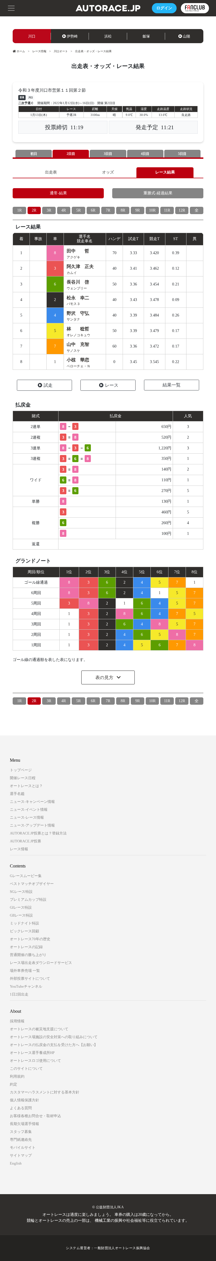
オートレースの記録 (26, 947)
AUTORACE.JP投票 (25, 841)
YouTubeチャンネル (26, 986)
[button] (11, 8)
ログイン (164, 8)
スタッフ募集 (21, 1132)
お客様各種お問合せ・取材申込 (35, 1116)
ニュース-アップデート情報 (32, 825)
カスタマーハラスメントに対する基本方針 (44, 1092)
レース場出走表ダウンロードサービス (41, 963)
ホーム (21, 51)
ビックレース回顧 (24, 931)
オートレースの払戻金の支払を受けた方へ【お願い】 (54, 1045)
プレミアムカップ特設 (28, 899)
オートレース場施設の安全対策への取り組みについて (54, 1037)
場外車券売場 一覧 (25, 970)
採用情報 (17, 1021)
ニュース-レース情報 (27, 817)
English (16, 1163)
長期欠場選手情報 (24, 1124)
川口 (31, 36)
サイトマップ (21, 1155)
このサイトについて (26, 1068)
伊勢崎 (72, 36)
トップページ (21, 770)
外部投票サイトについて (30, 978)
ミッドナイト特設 (24, 923)
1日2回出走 (19, 994)
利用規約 (17, 1076)
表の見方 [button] (104, 677)
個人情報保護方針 (24, 1100)
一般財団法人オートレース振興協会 (122, 1248)
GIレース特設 (21, 907)
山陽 (186, 36)
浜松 (108, 36)
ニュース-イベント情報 (29, 809)
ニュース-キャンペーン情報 (32, 801)
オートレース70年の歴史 (30, 939)
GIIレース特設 (21, 915)
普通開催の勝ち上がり (28, 955)
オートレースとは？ (26, 786)
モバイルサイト (22, 1147)
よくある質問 (21, 1108)
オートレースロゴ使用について (35, 1060)
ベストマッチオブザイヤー (32, 884)
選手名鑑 (17, 794)
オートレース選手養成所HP (32, 1053)
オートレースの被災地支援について (39, 1029)
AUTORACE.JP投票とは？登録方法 (38, 833)
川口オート (61, 51)
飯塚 (146, 36)
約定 (13, 1084)
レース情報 (39, 51)
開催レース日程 (22, 778)
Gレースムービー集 (26, 876)
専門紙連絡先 (21, 1139)
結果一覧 (172, 385)
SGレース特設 (21, 891)
